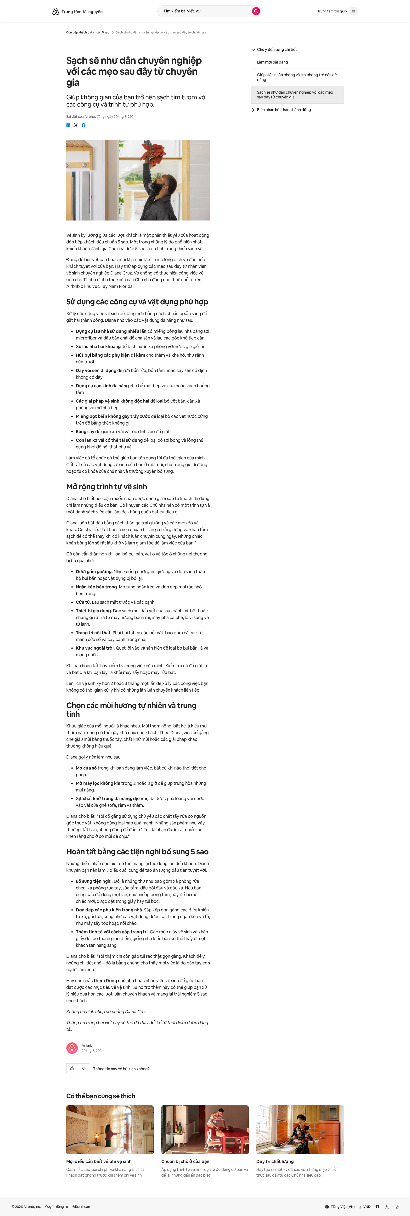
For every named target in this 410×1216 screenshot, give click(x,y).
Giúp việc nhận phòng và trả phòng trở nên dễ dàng (297, 77)
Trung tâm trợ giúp (332, 11)
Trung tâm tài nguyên (82, 11)
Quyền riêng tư (56, 1207)
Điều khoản (81, 1207)
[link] (68, 125)
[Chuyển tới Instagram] (397, 1207)
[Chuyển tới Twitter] (387, 1207)
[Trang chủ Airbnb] (56, 11)
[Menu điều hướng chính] (353, 11)
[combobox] (205, 11)
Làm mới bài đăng (272, 62)
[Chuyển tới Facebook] (377, 1207)
